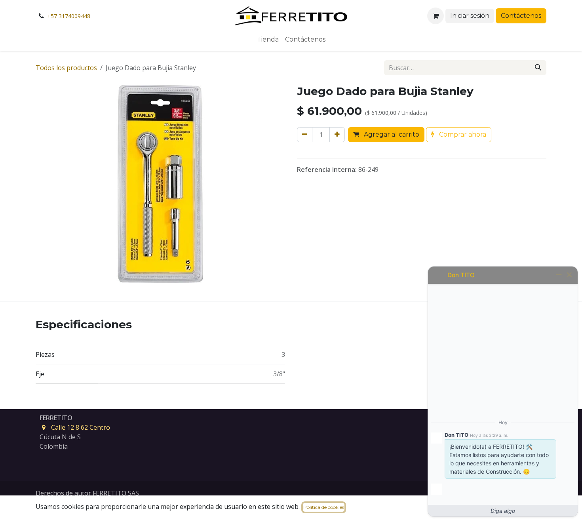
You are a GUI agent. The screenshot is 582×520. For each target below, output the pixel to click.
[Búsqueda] (538, 67)
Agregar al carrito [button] (390, 134)
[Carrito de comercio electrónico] (435, 16)
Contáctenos (521, 15)
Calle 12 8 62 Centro (80, 427)
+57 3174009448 (68, 16)
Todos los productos (66, 67)
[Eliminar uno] (304, 134)
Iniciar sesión (469, 15)
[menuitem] (268, 40)
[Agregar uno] (337, 134)
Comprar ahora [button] (461, 134)
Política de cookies (323, 507)
